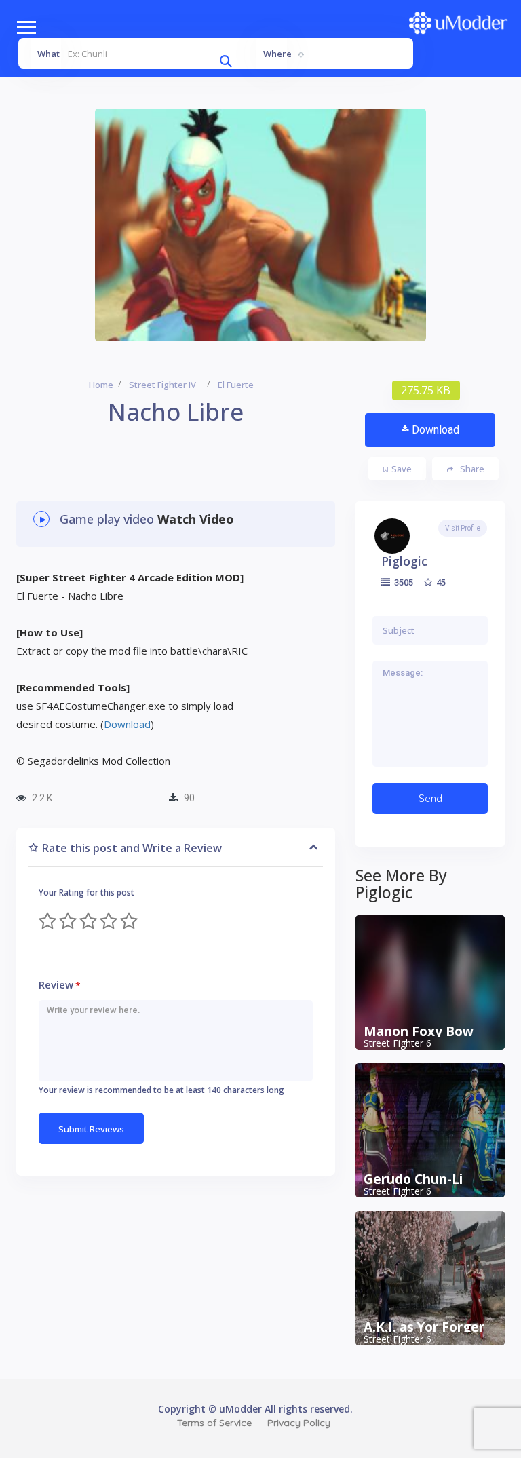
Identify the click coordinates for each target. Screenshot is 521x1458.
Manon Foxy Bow (419, 1031)
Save (401, 469)
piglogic (404, 561)
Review (60, 985)
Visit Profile (462, 528)
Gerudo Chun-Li (413, 1179)
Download (435, 429)
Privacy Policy (298, 1423)
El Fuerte (236, 385)
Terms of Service (214, 1423)
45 (440, 582)
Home (101, 385)
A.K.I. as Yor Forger (424, 1327)
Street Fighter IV (162, 385)
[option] (260, 225)
